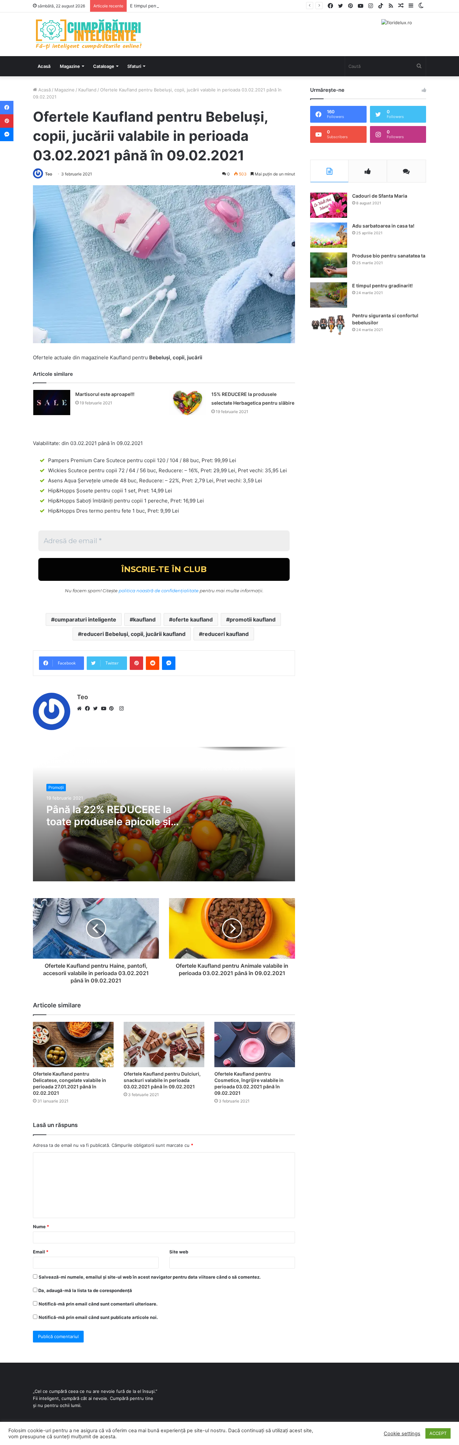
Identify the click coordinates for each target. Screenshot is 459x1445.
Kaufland (87, 89)
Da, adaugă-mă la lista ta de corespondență (84, 1290)
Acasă (44, 66)
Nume (41, 1226)
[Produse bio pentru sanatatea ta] (328, 265)
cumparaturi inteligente (85, 619)
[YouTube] (105, 709)
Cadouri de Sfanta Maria (379, 196)
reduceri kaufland (225, 634)
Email (40, 1251)
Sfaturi (134, 66)
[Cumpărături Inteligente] (88, 34)
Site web (178, 1251)
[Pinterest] (113, 709)
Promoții (56, 787)
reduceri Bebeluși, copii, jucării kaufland (133, 634)
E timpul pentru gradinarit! (157, 5)
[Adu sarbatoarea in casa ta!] (328, 235)
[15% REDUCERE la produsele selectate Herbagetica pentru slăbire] (187, 402)
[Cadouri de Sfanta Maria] (328, 205)
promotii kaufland (253, 619)
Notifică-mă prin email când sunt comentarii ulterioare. (98, 1304)
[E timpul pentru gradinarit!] (328, 295)
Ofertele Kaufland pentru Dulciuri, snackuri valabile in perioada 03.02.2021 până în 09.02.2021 (162, 1080)
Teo (48, 173)
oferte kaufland (192, 619)
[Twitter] (97, 709)
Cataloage (103, 66)
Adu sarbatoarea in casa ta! (383, 226)
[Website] (81, 709)
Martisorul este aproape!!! (104, 394)
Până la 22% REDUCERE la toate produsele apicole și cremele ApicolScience (108, 815)
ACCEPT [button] (438, 1433)
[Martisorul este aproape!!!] (51, 402)
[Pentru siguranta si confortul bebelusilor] (328, 324)
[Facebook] (89, 709)
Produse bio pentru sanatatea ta (388, 255)
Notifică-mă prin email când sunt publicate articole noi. (98, 1317)
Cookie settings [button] (402, 1434)
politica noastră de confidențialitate (159, 590)
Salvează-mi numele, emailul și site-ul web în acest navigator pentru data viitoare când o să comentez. (150, 1277)
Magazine (70, 66)
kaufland (144, 619)
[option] (164, 814)
